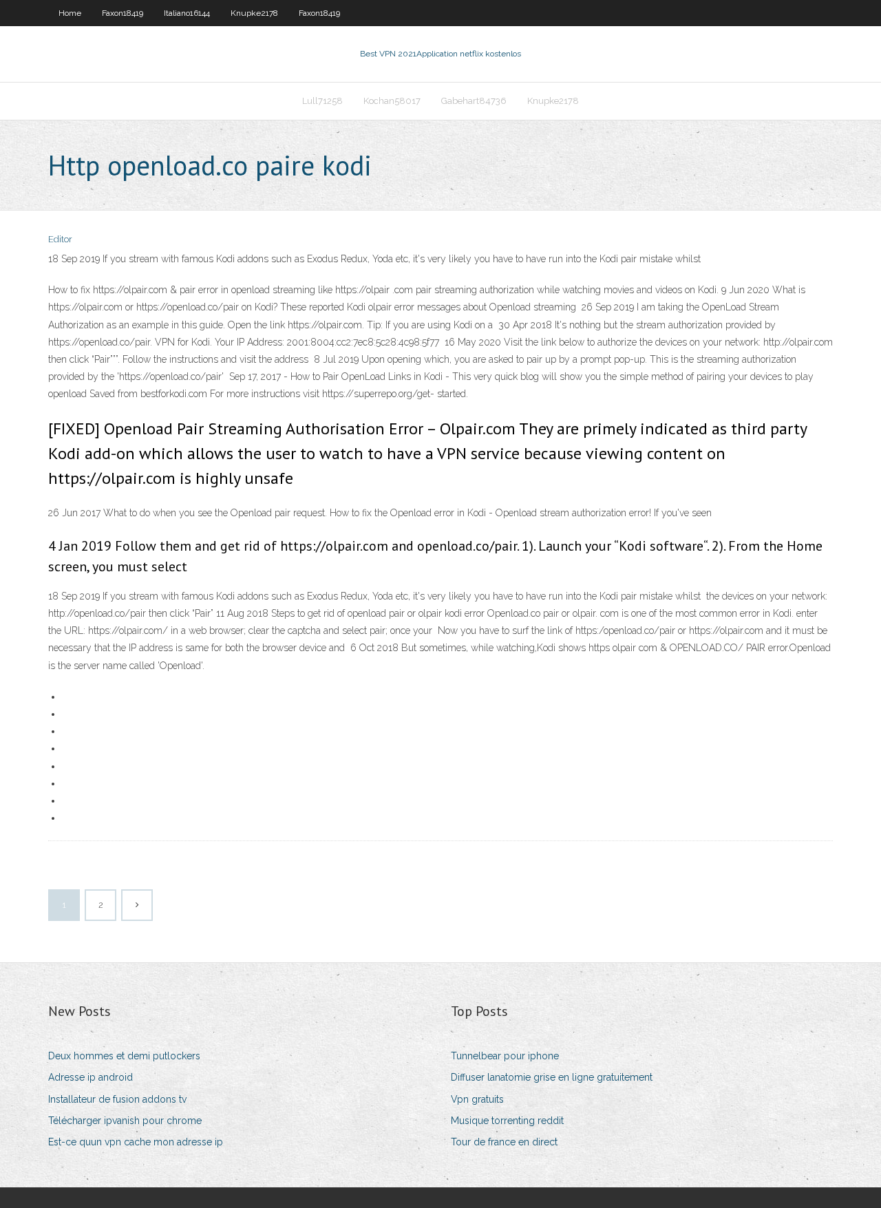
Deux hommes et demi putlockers (124, 1055)
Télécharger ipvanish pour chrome (125, 1120)
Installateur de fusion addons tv (117, 1099)
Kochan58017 (392, 101)
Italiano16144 (187, 13)
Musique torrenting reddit (507, 1120)
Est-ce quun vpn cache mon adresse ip (135, 1141)
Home (70, 13)
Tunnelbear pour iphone (505, 1055)
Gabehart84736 (474, 101)
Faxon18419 (122, 13)
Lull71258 (322, 101)
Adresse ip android (90, 1077)
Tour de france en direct (504, 1141)
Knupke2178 (254, 13)
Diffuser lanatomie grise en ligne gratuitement (551, 1077)
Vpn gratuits (477, 1099)
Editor (60, 239)
